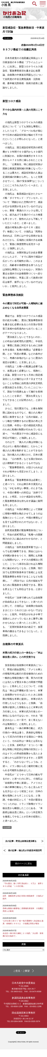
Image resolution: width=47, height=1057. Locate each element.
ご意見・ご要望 (21, 971)
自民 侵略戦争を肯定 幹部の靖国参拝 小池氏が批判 (23, 896)
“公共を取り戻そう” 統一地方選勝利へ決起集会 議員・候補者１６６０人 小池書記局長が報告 (23, 921)
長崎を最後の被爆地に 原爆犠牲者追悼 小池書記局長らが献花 (23, 908)
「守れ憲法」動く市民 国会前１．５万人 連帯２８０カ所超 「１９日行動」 (23, 883)
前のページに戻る (23, 863)
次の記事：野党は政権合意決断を (21, 841)
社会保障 (7, 827)
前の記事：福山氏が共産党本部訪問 (25, 850)
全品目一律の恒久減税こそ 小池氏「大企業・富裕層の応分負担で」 (23, 933)
